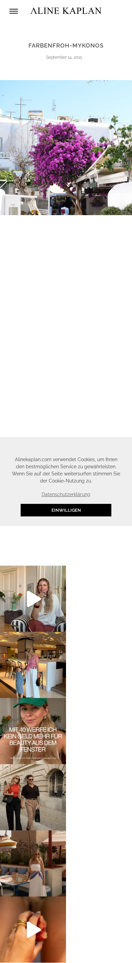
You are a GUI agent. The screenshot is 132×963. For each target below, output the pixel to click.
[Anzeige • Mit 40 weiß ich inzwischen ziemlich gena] (33, 731)
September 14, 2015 (64, 57)
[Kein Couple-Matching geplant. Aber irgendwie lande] (33, 797)
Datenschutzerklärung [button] (66, 494)
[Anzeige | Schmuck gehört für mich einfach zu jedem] (33, 929)
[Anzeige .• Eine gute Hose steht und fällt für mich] (33, 599)
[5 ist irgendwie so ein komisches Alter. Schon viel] (33, 665)
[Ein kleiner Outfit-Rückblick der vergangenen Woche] (33, 863)
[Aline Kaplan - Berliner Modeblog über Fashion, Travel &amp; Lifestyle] (66, 11)
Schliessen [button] (99, 445)
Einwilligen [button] (66, 510)
